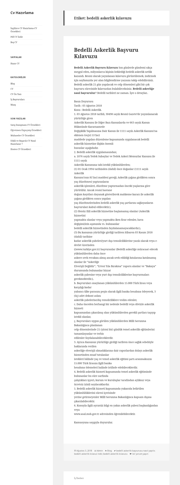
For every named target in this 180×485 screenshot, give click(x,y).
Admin (99, 450)
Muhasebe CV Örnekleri (23, 135)
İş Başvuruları (18, 99)
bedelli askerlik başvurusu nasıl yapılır (135, 450)
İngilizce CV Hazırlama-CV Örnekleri (24, 30)
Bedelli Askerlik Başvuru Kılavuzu (106, 53)
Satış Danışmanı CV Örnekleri (25, 124)
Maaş (13, 104)
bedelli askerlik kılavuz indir (88, 453)
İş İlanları (79, 478)
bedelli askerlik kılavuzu (115, 453)
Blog (13, 83)
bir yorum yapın (140, 453)
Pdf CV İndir (17, 36)
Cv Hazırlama (22, 12)
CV (12, 88)
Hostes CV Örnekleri (21, 149)
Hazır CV (15, 63)
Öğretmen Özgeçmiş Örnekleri (26, 130)
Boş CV (14, 42)
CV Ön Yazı (16, 94)
